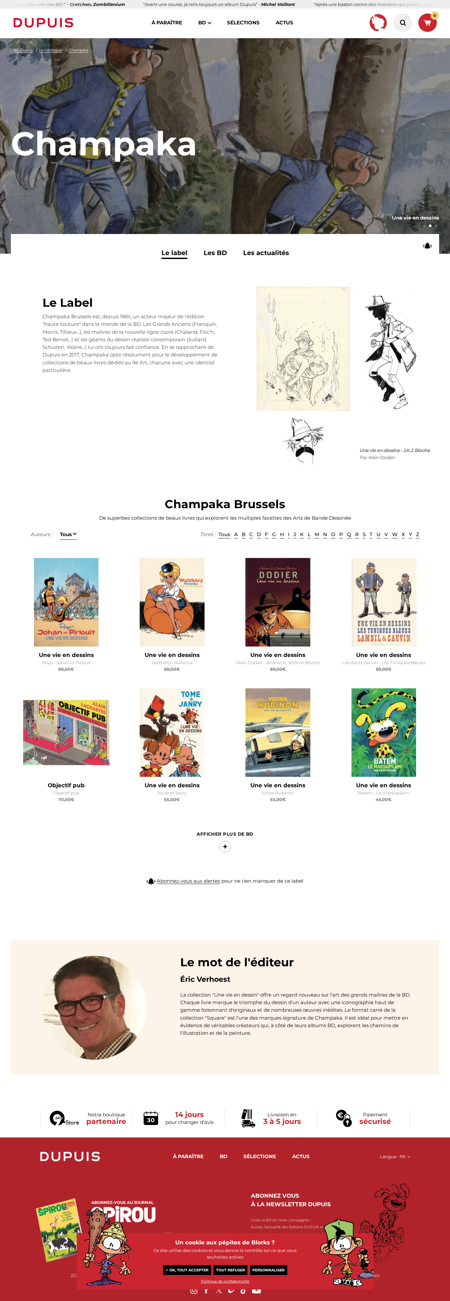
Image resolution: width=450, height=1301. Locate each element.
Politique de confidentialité (225, 1281)
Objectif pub (66, 785)
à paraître (167, 22)
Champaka (78, 50)
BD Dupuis (23, 50)
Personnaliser (268, 1270)
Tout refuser (230, 1270)
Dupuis (45, 23)
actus (284, 22)
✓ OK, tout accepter (187, 1270)
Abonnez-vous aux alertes (188, 881)
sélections (243, 22)
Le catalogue (50, 50)
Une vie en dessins (66, 655)
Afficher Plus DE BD (225, 834)
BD (202, 22)
